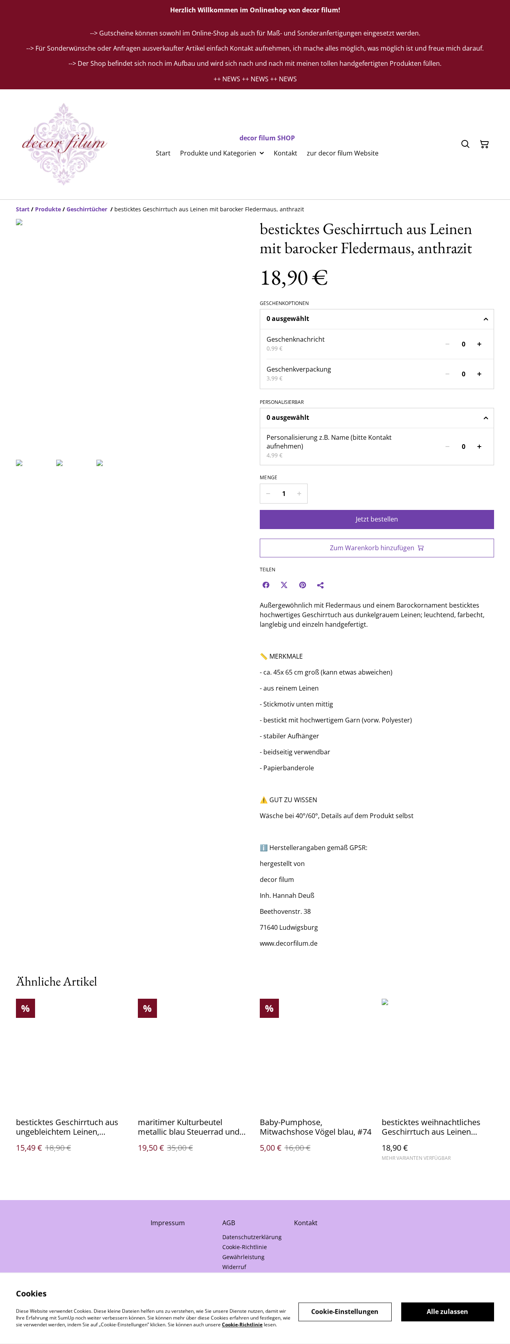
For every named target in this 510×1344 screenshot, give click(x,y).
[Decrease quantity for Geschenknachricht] (447, 344)
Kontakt (306, 1222)
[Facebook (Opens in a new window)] (266, 585)
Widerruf (234, 1267)
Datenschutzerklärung (252, 1237)
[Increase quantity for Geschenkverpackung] (479, 374)
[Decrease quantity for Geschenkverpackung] (447, 374)
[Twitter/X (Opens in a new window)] (284, 585)
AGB (228, 1222)
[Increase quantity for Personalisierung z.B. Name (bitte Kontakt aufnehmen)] (479, 447)
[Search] (465, 144)
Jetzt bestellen (377, 519)
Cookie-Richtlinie (244, 1247)
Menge (269, 477)
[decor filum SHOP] (63, 144)
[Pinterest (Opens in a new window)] (302, 585)
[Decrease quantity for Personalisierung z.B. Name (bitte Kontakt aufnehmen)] (447, 447)
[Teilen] (321, 585)
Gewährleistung (243, 1257)
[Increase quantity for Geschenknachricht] (479, 344)
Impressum (168, 1222)
